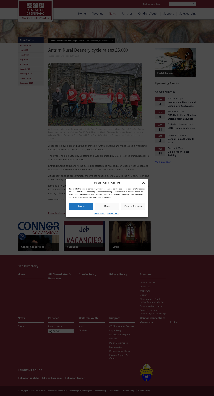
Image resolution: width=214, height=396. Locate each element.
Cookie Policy (99, 213)
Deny (107, 206)
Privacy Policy (113, 213)
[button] (143, 182)
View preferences (133, 206)
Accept (81, 206)
